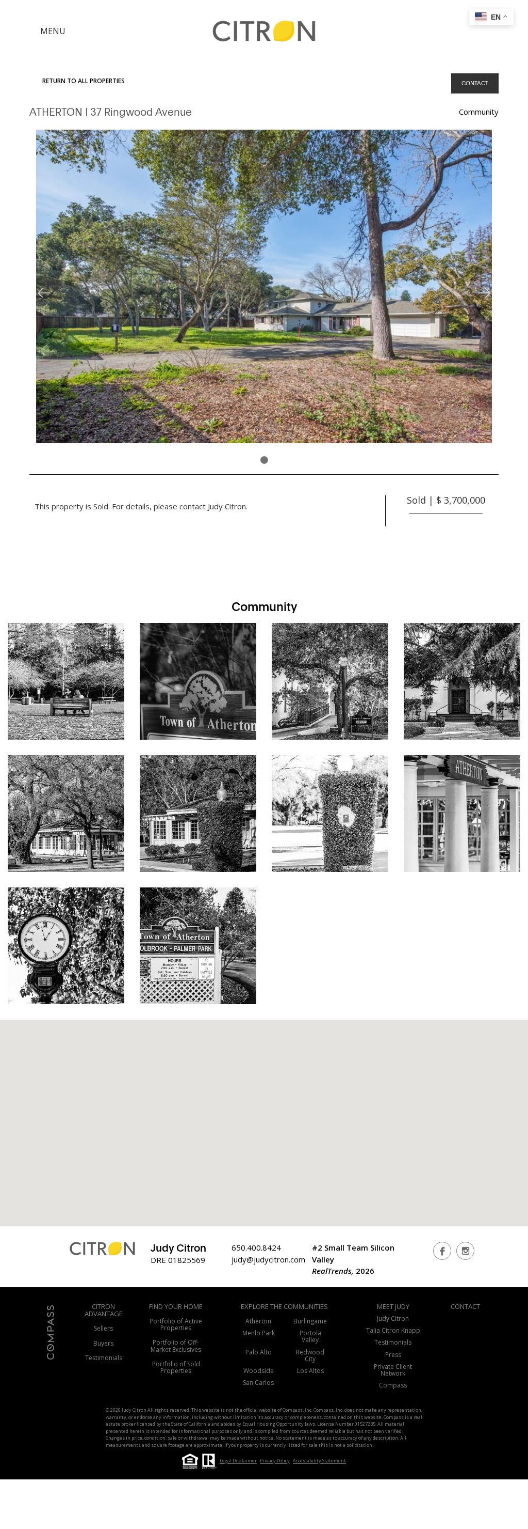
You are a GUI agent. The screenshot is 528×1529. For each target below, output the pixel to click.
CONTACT (474, 83)
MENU (52, 31)
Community (479, 111)
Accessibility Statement (319, 1461)
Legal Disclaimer (238, 1461)
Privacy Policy (275, 1461)
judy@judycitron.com (268, 1259)
